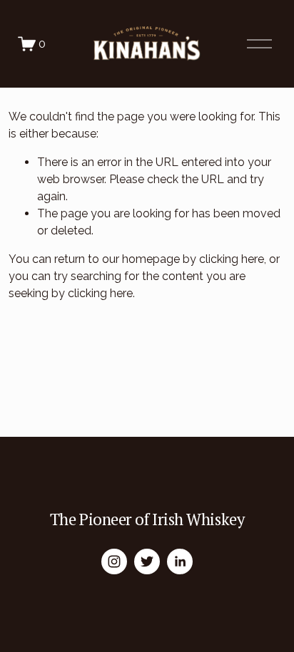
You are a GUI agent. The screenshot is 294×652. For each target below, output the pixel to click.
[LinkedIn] (180, 561)
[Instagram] (114, 561)
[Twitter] (147, 561)
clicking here (231, 259)
